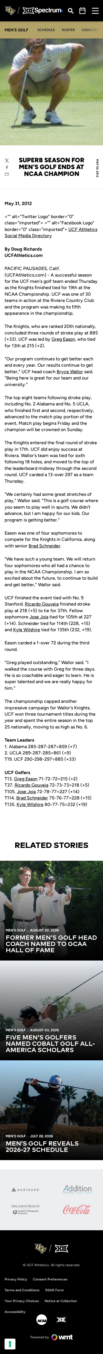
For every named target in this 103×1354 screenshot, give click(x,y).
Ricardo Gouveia (42, 604)
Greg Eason (63, 339)
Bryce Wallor (70, 371)
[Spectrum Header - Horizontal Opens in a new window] (49, 11)
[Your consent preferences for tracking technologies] (10, 1344)
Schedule (46, 30)
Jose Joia (38, 617)
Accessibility (15, 1312)
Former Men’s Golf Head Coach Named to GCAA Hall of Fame (51, 944)
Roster (68, 30)
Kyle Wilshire (26, 629)
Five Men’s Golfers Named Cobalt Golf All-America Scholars (50, 1044)
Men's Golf (16, 930)
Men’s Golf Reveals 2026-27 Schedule (42, 1147)
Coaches (90, 30)
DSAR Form (54, 1290)
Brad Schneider (44, 546)
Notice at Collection (61, 1301)
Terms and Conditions (22, 1290)
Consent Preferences (50, 1279)
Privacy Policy (16, 1279)
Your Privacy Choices (22, 1301)
